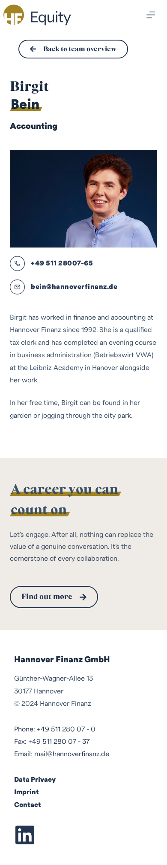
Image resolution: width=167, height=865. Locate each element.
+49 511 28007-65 (62, 263)
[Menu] (150, 15)
